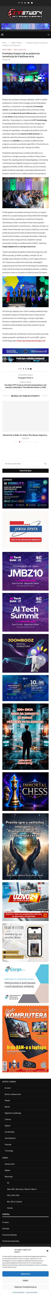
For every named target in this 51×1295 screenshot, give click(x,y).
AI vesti (8, 1088)
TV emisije (9, 1150)
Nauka (7, 1100)
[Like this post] (21, 369)
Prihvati (25, 1274)
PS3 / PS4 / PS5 (13, 1195)
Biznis (7, 1106)
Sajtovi (7, 1125)
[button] (47, 1251)
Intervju (8, 1144)
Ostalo (10, 1208)
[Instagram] (22, 3)
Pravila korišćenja (9, 1235)
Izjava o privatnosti (31, 1292)
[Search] (48, 34)
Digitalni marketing (13, 1113)
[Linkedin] (25, 3)
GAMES (5, 1158)
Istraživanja (9, 1132)
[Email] (32, 3)
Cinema (8, 1119)
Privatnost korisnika (10, 1241)
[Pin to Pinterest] (28, 369)
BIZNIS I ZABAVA (16, 43)
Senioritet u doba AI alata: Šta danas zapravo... (25, 435)
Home (4, 43)
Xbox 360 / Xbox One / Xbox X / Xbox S (22, 1189)
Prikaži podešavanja (25, 1287)
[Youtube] (28, 3)
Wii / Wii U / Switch (14, 1201)
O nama (5, 1222)
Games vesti (10, 1164)
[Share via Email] (31, 369)
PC (8, 1183)
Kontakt (5, 1228)
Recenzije (9, 1176)
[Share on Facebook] (23, 369)
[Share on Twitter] (26, 369)
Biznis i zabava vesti (13, 1094)
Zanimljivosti (10, 1138)
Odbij (25, 1280)
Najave (7, 1170)
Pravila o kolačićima (19, 1292)
